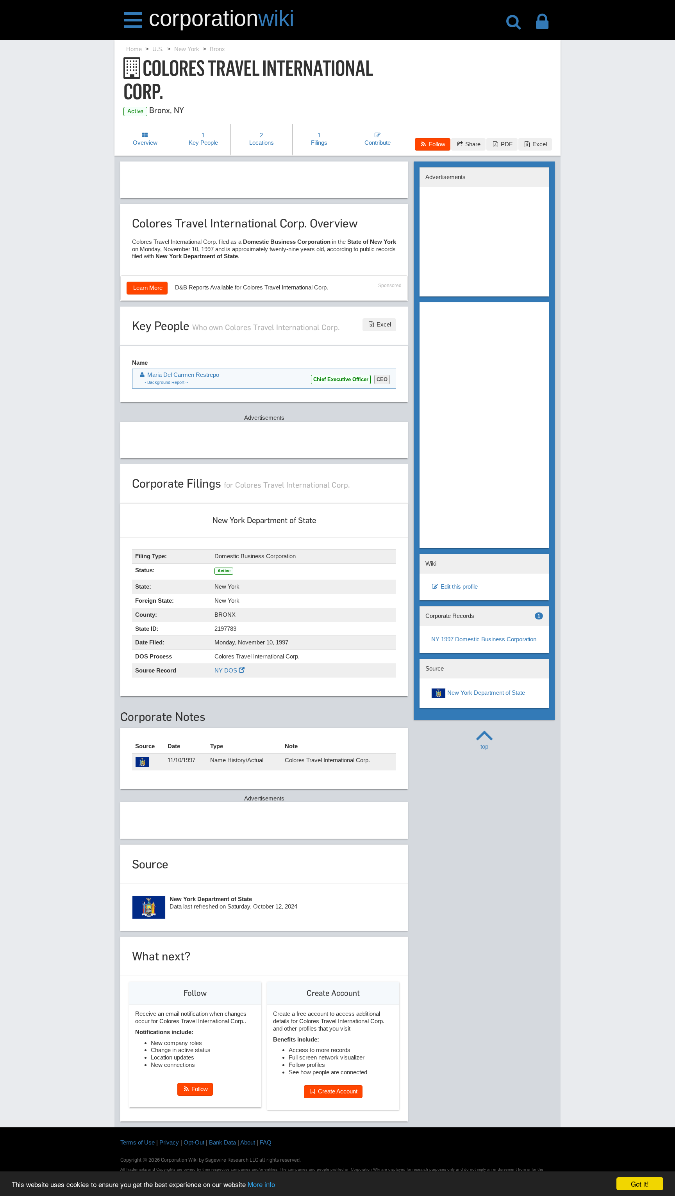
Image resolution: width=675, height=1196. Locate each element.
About (247, 1142)
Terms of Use (137, 1142)
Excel (539, 144)
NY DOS (226, 670)
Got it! (640, 1184)
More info (261, 1184)
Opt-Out (194, 1142)
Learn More (147, 287)
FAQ (265, 1142)
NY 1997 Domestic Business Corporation (483, 639)
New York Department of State (485, 692)
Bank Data (222, 1142)
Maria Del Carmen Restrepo (182, 374)
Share (472, 144)
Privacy (169, 1142)
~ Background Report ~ (166, 382)
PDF (505, 144)
